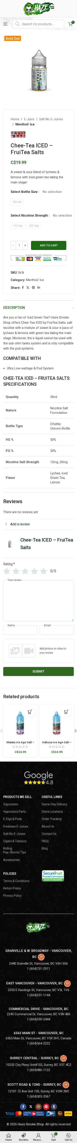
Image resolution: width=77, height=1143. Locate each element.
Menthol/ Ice (25, 124)
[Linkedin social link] (38, 287)
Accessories (11, 860)
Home (15, 119)
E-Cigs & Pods (12, 819)
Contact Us (49, 833)
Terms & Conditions (16, 881)
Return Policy (12, 888)
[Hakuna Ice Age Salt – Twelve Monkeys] (57, 721)
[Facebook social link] (23, 287)
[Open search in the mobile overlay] (38, 24)
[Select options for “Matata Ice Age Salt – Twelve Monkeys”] (30, 711)
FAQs (45, 841)
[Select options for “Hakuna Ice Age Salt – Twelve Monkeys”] (66, 711)
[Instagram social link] (38, 1107)
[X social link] (28, 287)
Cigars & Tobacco (15, 841)
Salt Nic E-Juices (51, 119)
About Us (48, 826)
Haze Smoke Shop (31, 1124)
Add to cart (49, 245)
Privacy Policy (12, 895)
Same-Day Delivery (54, 804)
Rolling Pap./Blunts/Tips (14, 850)
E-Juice (29, 119)
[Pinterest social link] (33, 287)
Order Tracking (52, 819)
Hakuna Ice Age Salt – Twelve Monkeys (56, 743)
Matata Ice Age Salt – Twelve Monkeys (20, 743)
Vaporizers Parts (14, 811)
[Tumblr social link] (54, 1107)
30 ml (17, 202)
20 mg (34, 226)
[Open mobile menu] (5, 24)
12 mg (17, 226)
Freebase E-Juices (15, 826)
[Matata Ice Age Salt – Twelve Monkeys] (20, 721)
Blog (45, 848)
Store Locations (52, 811)
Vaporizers (10, 804)
